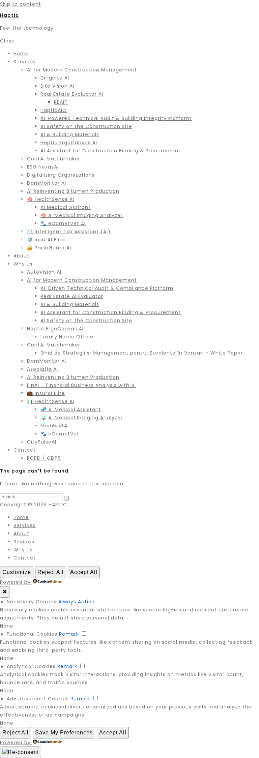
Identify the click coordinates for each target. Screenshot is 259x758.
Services (24, 525)
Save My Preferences (64, 732)
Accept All (83, 572)
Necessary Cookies (32, 601)
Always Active (76, 601)
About (21, 533)
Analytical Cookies (31, 666)
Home (21, 517)
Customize (16, 572)
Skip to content (20, 4)
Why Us (23, 549)
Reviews (23, 541)
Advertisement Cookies (38, 698)
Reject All (50, 572)
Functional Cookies (32, 634)
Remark (69, 634)
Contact (24, 557)
